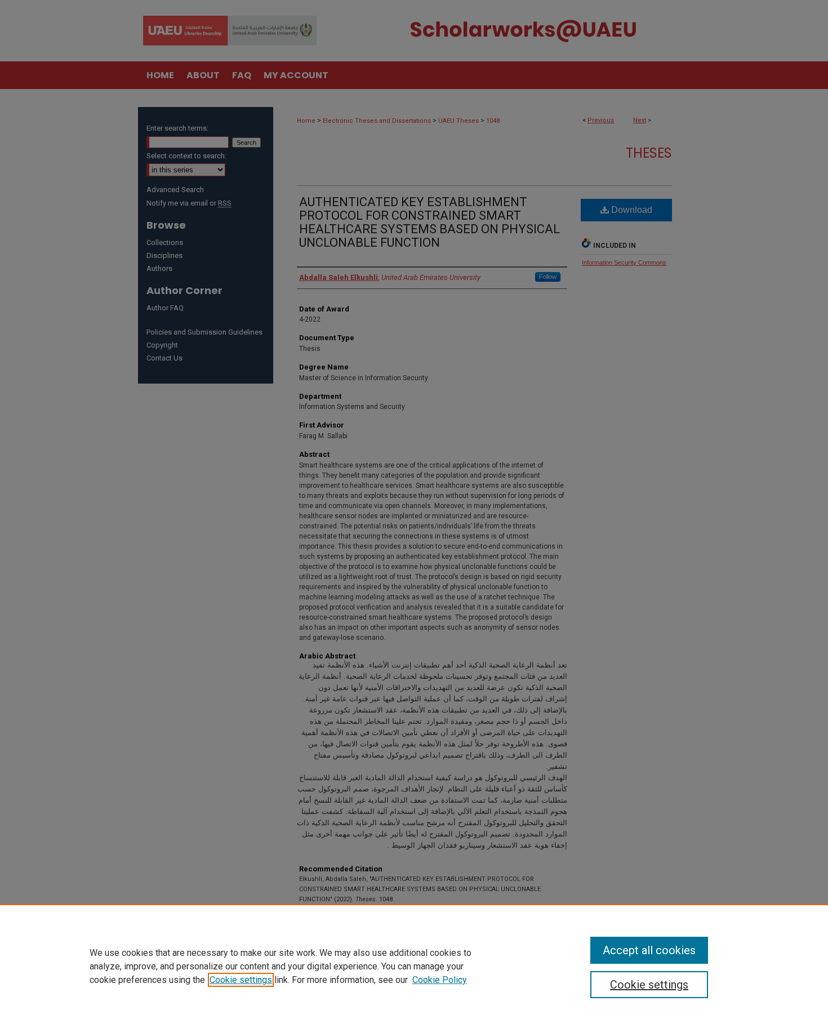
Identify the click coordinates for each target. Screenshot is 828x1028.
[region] (414, 966)
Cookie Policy (439, 979)
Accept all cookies (649, 950)
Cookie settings (241, 979)
